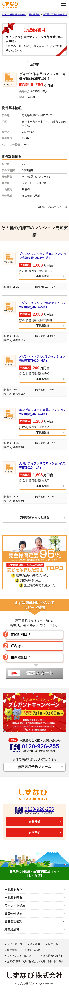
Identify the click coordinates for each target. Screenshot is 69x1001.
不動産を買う (13, 889)
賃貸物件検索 (13, 913)
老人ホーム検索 (15, 905)
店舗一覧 (53, 944)
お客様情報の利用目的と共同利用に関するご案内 (35, 961)
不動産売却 (34, 14)
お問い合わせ (32, 949)
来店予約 (34, 832)
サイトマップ (14, 944)
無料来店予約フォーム (34, 767)
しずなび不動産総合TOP (14, 14)
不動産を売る (13, 897)
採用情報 (12, 949)
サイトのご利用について (21, 955)
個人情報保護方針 (53, 955)
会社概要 (35, 944)
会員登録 (34, 821)
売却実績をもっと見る (34, 517)
